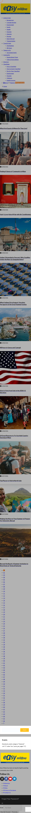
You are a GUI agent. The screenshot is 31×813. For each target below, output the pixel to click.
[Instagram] (2, 779)
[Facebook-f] (6, 779)
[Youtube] (10, 779)
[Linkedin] (14, 779)
